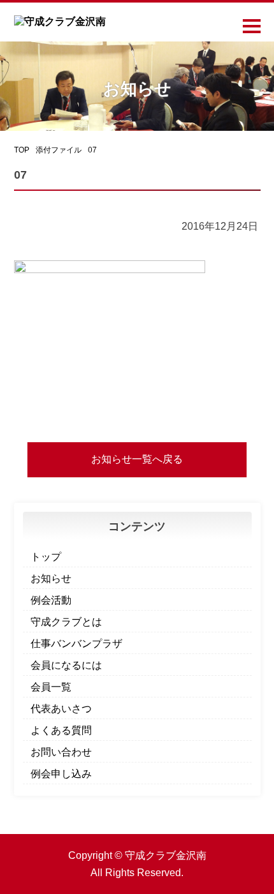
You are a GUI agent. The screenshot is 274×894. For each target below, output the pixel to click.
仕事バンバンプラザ (76, 643)
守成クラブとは (66, 621)
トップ (46, 556)
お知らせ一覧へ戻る (137, 459)
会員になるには (66, 665)
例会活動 (51, 600)
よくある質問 (61, 730)
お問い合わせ (61, 752)
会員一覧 (51, 687)
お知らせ (51, 578)
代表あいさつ (61, 708)
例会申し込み (61, 773)
